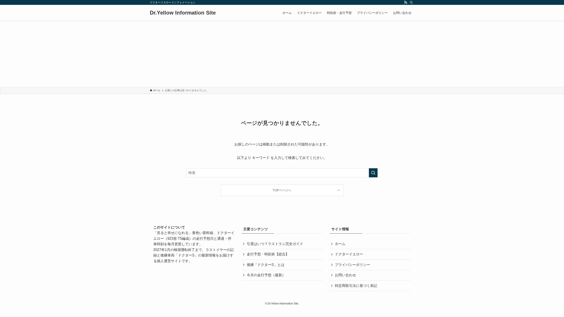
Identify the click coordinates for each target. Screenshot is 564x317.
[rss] (405, 2)
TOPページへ (282, 190)
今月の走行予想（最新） (266, 275)
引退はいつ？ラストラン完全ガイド (275, 244)
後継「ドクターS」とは (265, 265)
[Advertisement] (282, 54)
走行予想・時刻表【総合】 (268, 254)
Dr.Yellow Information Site (183, 12)
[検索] (411, 2)
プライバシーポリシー (352, 265)
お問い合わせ (345, 275)
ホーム (340, 244)
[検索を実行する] (373, 172)
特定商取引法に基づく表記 (356, 286)
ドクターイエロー (349, 254)
